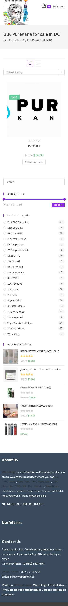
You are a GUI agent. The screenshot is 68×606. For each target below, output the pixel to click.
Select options (34, 161)
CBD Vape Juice (15, 244)
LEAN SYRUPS (14, 283)
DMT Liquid (13, 261)
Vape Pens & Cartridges (19, 323)
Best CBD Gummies (17, 222)
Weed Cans (13, 334)
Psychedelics (14, 300)
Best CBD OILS (15, 227)
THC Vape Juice (41, 481)
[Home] (4, 40)
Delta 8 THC (34, 141)
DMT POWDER (15, 267)
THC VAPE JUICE (15, 311)
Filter (58, 204)
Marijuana (12, 289)
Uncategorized (15, 317)
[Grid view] (30, 63)
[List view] (38, 63)
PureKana (34, 145)
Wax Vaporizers (15, 328)
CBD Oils (20, 486)
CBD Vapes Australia (18, 250)
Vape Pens (23, 481)
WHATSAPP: (10, 571)
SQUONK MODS (16, 306)
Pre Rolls (12, 295)
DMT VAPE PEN (15, 272)
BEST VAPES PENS (16, 239)
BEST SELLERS (14, 233)
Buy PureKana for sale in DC (37, 40)
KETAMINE (13, 278)
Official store (23, 585)
